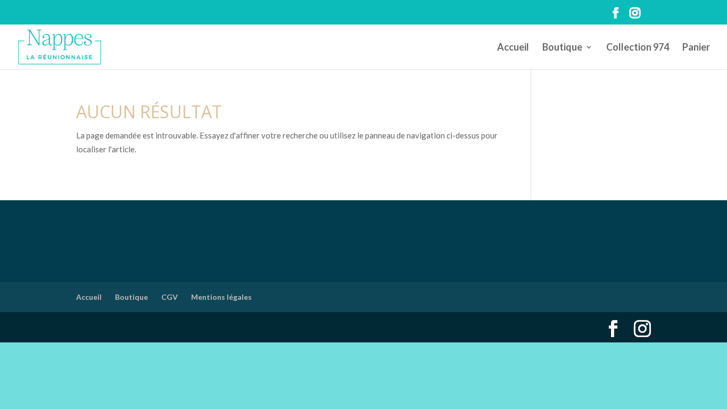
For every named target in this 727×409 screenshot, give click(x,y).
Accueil (513, 48)
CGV (169, 296)
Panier (696, 48)
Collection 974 (637, 48)
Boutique (562, 48)
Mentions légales (221, 296)
